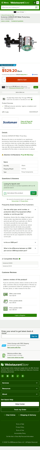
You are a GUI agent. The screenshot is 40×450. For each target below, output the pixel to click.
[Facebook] (12, 376)
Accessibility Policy (20, 433)
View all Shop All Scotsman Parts (26, 122)
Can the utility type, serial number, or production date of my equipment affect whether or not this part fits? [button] (17, 212)
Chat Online (10, 415)
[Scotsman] (10, 122)
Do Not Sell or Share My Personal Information (20, 436)
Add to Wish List (20, 92)
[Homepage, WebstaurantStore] (20, 3)
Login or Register (20, 315)
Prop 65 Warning (27, 155)
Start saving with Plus (13, 347)
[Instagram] (2, 376)
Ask (33, 193)
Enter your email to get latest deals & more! (17, 332)
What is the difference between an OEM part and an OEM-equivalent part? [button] (17, 249)
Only (3, 68)
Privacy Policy (24, 201)
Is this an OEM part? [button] (11, 242)
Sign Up (34, 336)
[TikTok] (17, 376)
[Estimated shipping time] (31, 99)
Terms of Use (15, 201)
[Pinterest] (22, 376)
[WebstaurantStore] (20, 364)
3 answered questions (17, 21)
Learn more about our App (15, 357)
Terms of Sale (20, 424)
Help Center (20, 404)
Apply (36, 87)
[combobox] (20, 7)
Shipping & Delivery (28, 415)
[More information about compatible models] (19, 259)
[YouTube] (7, 376)
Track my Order (20, 410)
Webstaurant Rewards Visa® (16, 88)
